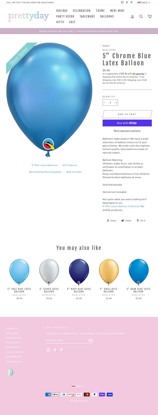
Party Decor (65, 16)
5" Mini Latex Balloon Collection (121, 206)
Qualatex (109, 50)
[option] (79, 31)
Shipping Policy (14, 337)
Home (105, 45)
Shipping (107, 76)
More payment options (127, 130)
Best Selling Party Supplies (45, 171)
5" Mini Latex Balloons (45, 165)
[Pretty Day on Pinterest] (61, 350)
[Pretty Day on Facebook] (55, 350)
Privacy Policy (13, 342)
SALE (72, 22)
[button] (127, 73)
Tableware (87, 16)
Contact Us (12, 328)
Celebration (82, 10)
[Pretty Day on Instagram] (48, 350)
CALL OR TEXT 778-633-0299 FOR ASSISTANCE (30, 2)
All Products (70, 165)
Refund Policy (13, 347)
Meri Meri (117, 10)
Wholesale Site (13, 356)
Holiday (62, 10)
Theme (100, 10)
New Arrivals (74, 171)
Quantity (109, 96)
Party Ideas (12, 333)
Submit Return (13, 361)
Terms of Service (15, 352)
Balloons (107, 16)
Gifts (60, 22)
